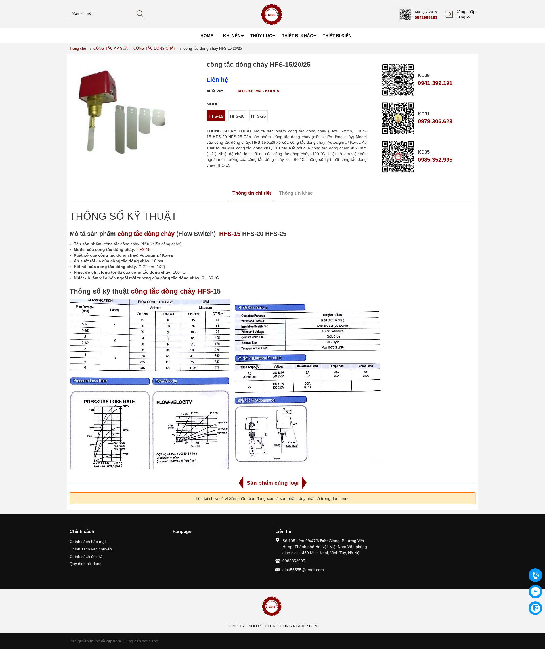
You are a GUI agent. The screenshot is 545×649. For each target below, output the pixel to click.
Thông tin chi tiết (251, 193)
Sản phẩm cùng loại (273, 483)
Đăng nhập (465, 11)
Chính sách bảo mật (88, 541)
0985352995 (293, 561)
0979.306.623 (435, 121)
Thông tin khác (296, 193)
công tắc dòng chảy (146, 233)
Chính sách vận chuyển (91, 549)
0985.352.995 (435, 160)
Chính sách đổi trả (86, 556)
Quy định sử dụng (86, 563)
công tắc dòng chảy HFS (171, 291)
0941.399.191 (435, 83)
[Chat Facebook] (535, 591)
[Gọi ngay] (535, 575)
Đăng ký (463, 17)
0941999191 (426, 17)
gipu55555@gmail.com (303, 569)
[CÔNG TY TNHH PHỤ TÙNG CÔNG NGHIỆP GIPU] (272, 14)
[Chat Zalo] (535, 608)
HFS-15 (228, 233)
